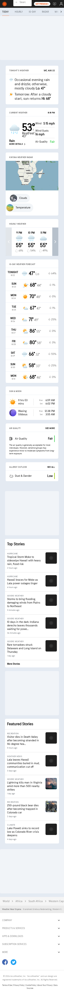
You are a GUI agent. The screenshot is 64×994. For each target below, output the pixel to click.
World (6, 901)
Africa (18, 901)
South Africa (35, 901)
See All (51, 467)
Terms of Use (7, 985)
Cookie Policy (31, 985)
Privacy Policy (19, 985)
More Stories (13, 663)
